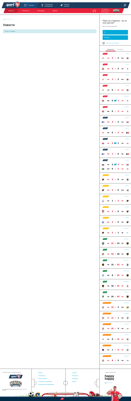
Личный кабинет (42, 378)
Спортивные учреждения (45, 381)
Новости (74, 372)
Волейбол (106, 175)
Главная (40, 372)
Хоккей (105, 53)
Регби (105, 238)
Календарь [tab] (120, 49)
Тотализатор (41, 375)
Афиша (74, 381)
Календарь (75, 378)
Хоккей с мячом (107, 302)
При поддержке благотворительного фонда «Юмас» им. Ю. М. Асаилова (105, 11)
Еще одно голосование (112, 43)
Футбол (105, 117)
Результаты (75, 375)
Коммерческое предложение (46, 384)
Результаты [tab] (110, 49)
